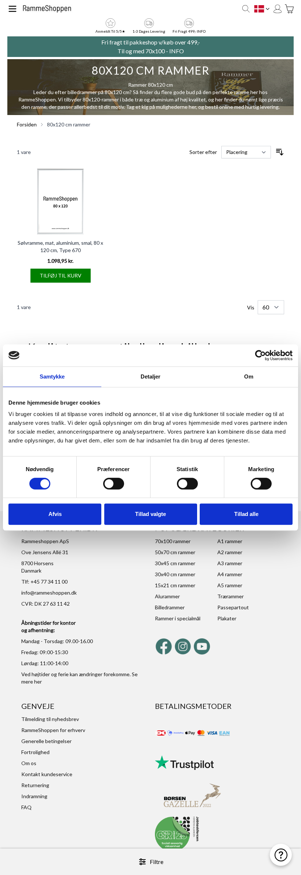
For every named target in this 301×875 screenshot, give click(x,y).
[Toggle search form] (246, 8)
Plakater (226, 618)
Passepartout (233, 607)
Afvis (55, 514)
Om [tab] (248, 376)
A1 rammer (229, 541)
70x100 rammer (173, 541)
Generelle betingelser (46, 741)
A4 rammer (229, 574)
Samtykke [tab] (52, 376)
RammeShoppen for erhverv (53, 730)
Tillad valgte (150, 514)
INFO (176, 50)
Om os (28, 763)
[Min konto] (277, 8)
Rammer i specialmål (177, 618)
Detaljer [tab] (151, 376)
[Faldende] (279, 152)
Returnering (35, 785)
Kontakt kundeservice (46, 774)
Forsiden (27, 124)
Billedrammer (170, 607)
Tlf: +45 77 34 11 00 (44, 581)
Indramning (34, 796)
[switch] (113, 484)
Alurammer (167, 596)
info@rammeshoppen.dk (49, 592)
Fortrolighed (35, 752)
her (38, 681)
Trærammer (230, 596)
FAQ (26, 807)
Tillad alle (246, 514)
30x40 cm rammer (175, 574)
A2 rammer (229, 552)
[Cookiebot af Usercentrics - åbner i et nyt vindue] (260, 355)
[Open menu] (12, 9)
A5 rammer (229, 585)
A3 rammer (229, 563)
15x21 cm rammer (175, 585)
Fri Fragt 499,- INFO (189, 31)
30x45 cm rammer (175, 563)
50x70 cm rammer (175, 552)
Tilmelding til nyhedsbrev (50, 719)
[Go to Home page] (47, 8)
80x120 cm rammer (68, 124)
